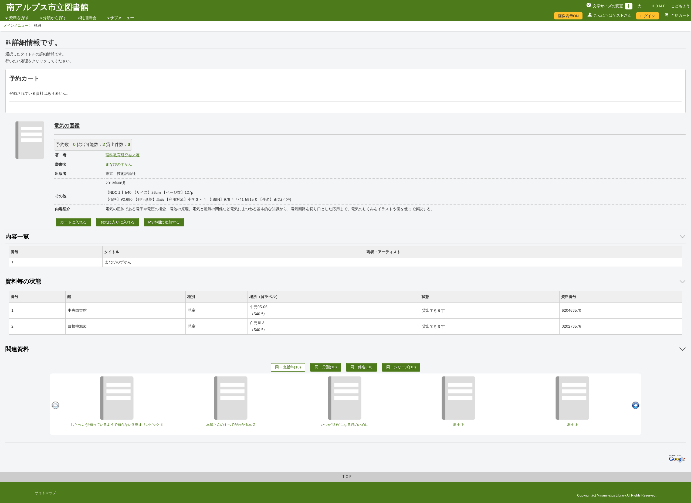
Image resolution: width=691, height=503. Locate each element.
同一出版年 (288, 367)
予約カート (680, 15)
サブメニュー (122, 18)
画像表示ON (568, 16)
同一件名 (361, 367)
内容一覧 (17, 236)
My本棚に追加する (164, 222)
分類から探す (55, 18)
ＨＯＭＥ (658, 6)
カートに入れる (73, 222)
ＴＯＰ (347, 476)
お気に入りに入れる (117, 222)
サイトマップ (45, 493)
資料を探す (19, 18)
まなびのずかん (119, 164)
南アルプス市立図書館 (47, 7)
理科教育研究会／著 (123, 155)
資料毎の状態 (23, 281)
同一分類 (326, 367)
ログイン (647, 16)
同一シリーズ (401, 367)
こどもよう (680, 6)
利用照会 (88, 18)
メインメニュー (16, 26)
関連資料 (17, 349)
